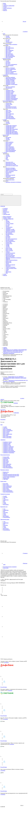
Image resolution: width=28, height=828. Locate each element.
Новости (5, 10)
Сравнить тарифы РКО (8, 218)
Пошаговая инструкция (11, 106)
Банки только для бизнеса (11, 44)
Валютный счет (4, 506)
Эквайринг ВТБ (9, 93)
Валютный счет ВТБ (10, 163)
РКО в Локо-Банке (7, 436)
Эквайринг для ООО (10, 82)
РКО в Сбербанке (7, 429)
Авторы (5, 9)
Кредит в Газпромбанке (11, 71)
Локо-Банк (5, 512)
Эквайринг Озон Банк (11, 97)
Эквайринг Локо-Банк (11, 96)
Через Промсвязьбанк (10, 118)
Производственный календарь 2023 (11, 474)
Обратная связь (6, 214)
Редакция (5, 209)
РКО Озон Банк (9, 57)
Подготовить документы (11, 107)
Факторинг (8, 176)
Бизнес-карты (9, 248)
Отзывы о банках (7, 217)
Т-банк (7, 159)
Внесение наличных (10, 168)
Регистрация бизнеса (7, 100)
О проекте (5, 208)
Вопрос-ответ (6, 478)
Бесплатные (8, 137)
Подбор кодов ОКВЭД (11, 169)
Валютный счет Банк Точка (12, 165)
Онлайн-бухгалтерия (10, 253)
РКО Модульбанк (10, 55)
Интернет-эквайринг (10, 86)
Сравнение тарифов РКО (8, 5)
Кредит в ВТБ (9, 70)
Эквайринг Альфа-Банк (11, 95)
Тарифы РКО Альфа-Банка (12, 129)
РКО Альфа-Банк (9, 50)
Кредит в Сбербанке (10, 67)
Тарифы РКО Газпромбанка (12, 133)
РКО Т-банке (9, 51)
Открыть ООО (9, 104)
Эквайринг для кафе (10, 83)
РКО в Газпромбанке (8, 430)
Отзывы (5, 6)
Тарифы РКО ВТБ (10, 127)
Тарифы (5, 119)
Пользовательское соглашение (10, 566)
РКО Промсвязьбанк (10, 56)
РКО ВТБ (8, 49)
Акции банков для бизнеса (9, 476)
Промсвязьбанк (6, 517)
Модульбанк (8, 271)
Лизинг (7, 173)
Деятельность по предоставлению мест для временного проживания (12, 353)
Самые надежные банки (11, 268)
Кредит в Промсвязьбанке (11, 73)
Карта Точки (8, 144)
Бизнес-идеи (8, 261)
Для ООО (8, 37)
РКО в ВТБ (5, 435)
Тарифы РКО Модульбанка (12, 132)
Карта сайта (5, 567)
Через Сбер (8, 110)
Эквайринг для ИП (10, 80)
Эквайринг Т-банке (10, 91)
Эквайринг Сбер (9, 90)
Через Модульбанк (10, 117)
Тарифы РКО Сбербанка (11, 125)
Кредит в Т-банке (10, 72)
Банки (4, 3)
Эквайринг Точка (10, 92)
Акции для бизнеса (7, 8)
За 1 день (8, 39)
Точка (7, 270)
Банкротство (8, 172)
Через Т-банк (9, 111)
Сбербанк (16, 403)
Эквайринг (5, 75)
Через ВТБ (8, 112)
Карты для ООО (9, 250)
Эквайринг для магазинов (11, 84)
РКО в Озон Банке (7, 437)
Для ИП (7, 36)
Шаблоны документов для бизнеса (13, 182)
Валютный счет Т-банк (11, 164)
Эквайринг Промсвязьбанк (12, 98)
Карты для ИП (9, 249)
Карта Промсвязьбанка (11, 150)
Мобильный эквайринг (11, 78)
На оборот (8, 62)
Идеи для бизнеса (10, 171)
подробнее (6, 662)
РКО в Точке (6, 432)
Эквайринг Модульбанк (8, 450)
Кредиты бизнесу (7, 58)
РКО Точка (8, 52)
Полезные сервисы (5, 469)
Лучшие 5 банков (9, 223)
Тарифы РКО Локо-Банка (11, 131)
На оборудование (9, 65)
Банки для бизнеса (7, 216)
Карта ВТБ (8, 145)
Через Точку (8, 115)
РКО (4, 33)
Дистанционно (9, 42)
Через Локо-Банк (9, 116)
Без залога (8, 63)
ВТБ (7, 158)
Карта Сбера (6, 484)
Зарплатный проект (10, 179)
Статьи (4, 4)
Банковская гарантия (10, 175)
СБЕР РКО (5, 479)
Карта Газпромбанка (10, 151)
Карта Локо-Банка (10, 146)
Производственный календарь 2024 (11, 475)
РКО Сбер (8, 46)
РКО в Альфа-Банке (7, 434)
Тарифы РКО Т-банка (10, 126)
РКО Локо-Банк (9, 53)
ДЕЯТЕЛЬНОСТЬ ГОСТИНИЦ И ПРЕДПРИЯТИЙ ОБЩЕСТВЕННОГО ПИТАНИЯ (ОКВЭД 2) (15, 350)
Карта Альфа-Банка (10, 147)
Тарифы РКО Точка (10, 130)
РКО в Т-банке (6, 431)
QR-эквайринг (9, 87)
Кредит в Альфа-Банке (11, 69)
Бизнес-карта (6, 135)
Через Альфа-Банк (10, 113)
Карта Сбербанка (9, 142)
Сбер (7, 157)
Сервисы (5, 152)
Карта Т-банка (9, 143)
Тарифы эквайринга (10, 79)
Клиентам (3, 206)
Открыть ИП (8, 103)
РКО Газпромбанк (10, 47)
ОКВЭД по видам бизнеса (11, 170)
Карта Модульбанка (10, 149)
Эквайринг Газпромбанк (11, 99)
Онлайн (7, 40)
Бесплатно (8, 105)
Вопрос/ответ (6, 211)
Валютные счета (9, 162)
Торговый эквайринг (10, 77)
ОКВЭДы (8, 258)
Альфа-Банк (16, 412)
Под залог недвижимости (11, 64)
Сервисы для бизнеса (10, 177)
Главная (5, 347)
